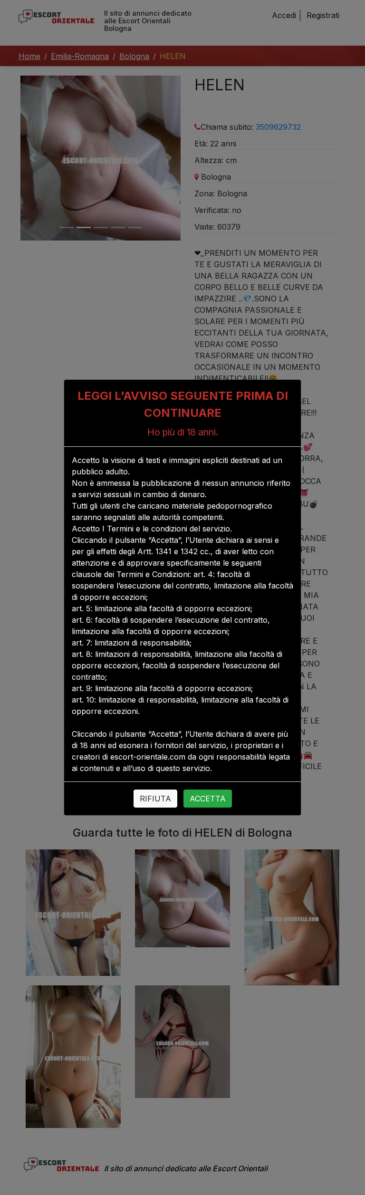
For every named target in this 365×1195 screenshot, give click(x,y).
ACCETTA (208, 798)
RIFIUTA (155, 798)
